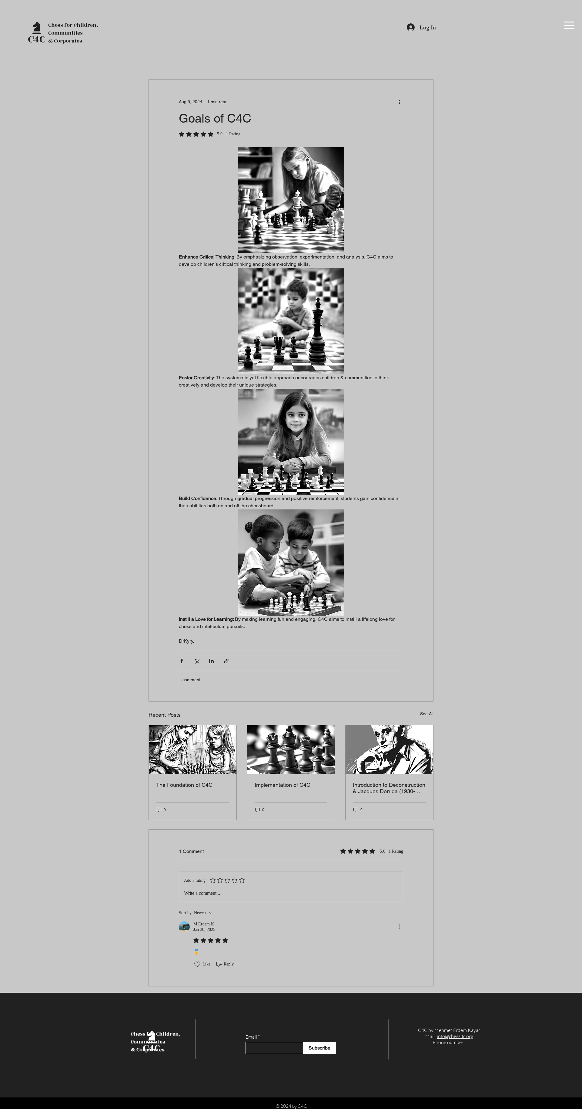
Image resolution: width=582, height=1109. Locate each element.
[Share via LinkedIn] (211, 661)
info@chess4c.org (455, 1036)
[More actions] (399, 101)
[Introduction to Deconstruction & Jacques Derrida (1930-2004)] (389, 749)
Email (251, 1036)
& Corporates (65, 41)
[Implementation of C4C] (291, 749)
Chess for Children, (73, 25)
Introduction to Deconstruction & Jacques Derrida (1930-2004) (389, 788)
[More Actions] (399, 927)
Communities (65, 33)
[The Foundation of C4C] (192, 749)
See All (426, 713)
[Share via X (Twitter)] (196, 661)
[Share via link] (226, 661)
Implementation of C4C (282, 785)
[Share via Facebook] (182, 661)
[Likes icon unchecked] (197, 964)
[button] (569, 25)
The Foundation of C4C (184, 785)
